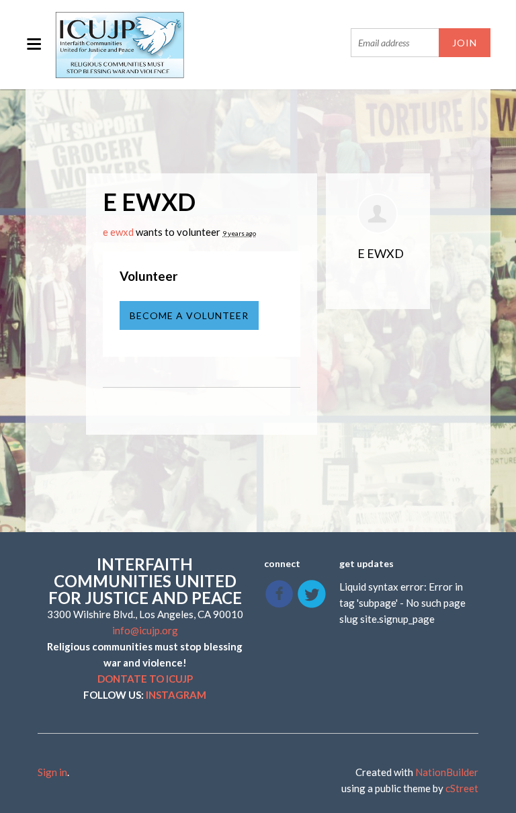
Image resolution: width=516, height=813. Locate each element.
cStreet (461, 788)
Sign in (52, 772)
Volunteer (149, 276)
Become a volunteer (189, 315)
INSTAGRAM (176, 695)
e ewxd (118, 232)
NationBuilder (446, 772)
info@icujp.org (145, 630)
